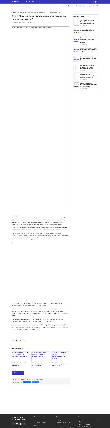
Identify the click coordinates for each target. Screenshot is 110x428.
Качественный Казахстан (21, 6)
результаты (37, 227)
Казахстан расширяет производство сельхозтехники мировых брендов (88, 85)
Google (36, 382)
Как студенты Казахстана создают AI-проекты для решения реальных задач (87, 67)
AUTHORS (31, 1)
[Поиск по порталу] (97, 6)
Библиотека (90, 6)
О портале (70, 6)
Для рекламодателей (40, 422)
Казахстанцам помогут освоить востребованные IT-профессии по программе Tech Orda (88, 49)
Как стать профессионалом (24, 12)
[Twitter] (16, 340)
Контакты (37, 425)
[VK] (24, 423)
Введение (59, 420)
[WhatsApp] (24, 340)
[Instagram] (20, 423)
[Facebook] (13, 340)
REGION (25, 1)
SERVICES (37, 1)
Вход (93, 1)
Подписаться (18, 373)
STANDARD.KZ (15, 1)
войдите (43, 379)
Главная (64, 6)
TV (21, 1)
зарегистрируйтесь (34, 379)
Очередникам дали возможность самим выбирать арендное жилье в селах (88, 76)
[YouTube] (16, 423)
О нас (35, 420)
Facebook (28, 382)
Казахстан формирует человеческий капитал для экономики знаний (87, 30)
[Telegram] (20, 340)
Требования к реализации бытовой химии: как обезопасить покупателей (87, 22)
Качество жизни (80, 6)
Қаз (97, 1)
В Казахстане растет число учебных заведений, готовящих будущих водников (88, 58)
